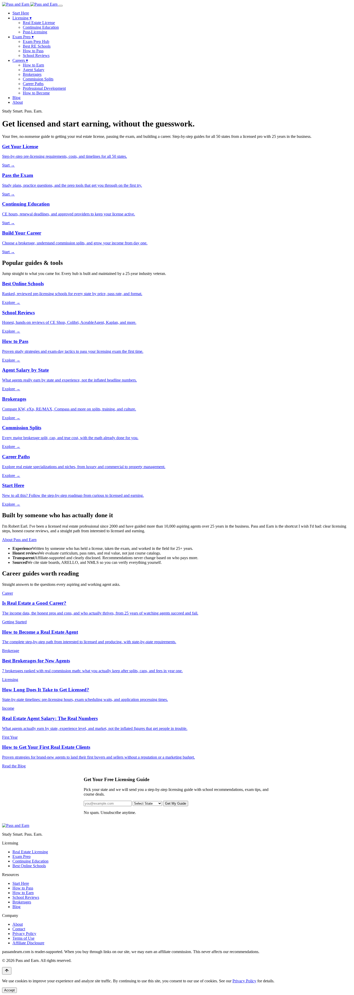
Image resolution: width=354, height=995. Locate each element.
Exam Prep (23, 37)
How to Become (36, 93)
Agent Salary (33, 70)
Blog (16, 97)
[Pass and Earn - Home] (30, 4)
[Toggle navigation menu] (61, 5)
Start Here (20, 13)
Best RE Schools (37, 46)
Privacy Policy (24, 933)
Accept (9, 990)
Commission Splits (38, 79)
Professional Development (44, 88)
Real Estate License (39, 22)
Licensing (22, 18)
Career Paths (33, 83)
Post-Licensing (35, 32)
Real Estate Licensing (30, 852)
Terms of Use (23, 938)
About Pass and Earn (19, 539)
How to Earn (33, 65)
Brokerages (32, 74)
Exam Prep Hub (36, 41)
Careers (20, 60)
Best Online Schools (29, 866)
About (17, 102)
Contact (18, 929)
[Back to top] (6, 971)
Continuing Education (41, 27)
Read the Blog (14, 766)
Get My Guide (175, 803)
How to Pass (33, 51)
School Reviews (36, 55)
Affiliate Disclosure (28, 943)
